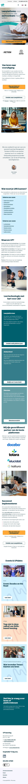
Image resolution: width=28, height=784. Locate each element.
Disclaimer (5, 775)
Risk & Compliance (8, 204)
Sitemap (4, 777)
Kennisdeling (7, 206)
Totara (11, 100)
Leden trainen (7, 232)
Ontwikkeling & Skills (9, 208)
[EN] (23, 5)
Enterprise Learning (8, 200)
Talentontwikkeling (8, 212)
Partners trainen (8, 230)
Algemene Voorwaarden (8, 770)
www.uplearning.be (14, 747)
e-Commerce (7, 224)
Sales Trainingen (8, 214)
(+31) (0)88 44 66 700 (10, 740)
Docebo (6, 100)
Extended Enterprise (9, 226)
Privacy (4, 772)
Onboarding (7, 202)
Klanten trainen (7, 228)
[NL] (20, 5)
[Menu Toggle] (25, 5)
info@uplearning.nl (9, 741)
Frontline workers (8, 210)
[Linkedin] (4, 756)
